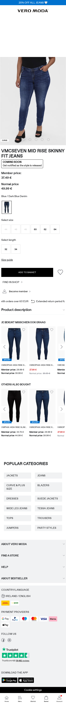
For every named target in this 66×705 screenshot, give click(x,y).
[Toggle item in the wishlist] (60, 272)
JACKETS (12, 475)
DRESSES (12, 498)
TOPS (9, 518)
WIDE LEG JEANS (16, 508)
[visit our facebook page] (3, 641)
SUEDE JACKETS (47, 498)
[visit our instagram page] (9, 641)
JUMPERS (12, 527)
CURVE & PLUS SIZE (15, 487)
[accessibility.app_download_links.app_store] (26, 682)
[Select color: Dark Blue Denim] (7, 207)
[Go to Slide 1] (17, 139)
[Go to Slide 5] (42, 139)
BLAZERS (43, 485)
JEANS (41, 475)
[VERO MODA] (33, 11)
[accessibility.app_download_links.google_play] (9, 682)
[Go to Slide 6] (48, 139)
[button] (5, 229)
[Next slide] (61, 347)
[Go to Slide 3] (30, 139)
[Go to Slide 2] (24, 139)
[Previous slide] (4, 347)
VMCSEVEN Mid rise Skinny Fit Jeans (32, 153)
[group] (14, 351)
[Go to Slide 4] (36, 139)
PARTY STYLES (46, 527)
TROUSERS (44, 518)
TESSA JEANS (45, 508)
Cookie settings (33, 689)
